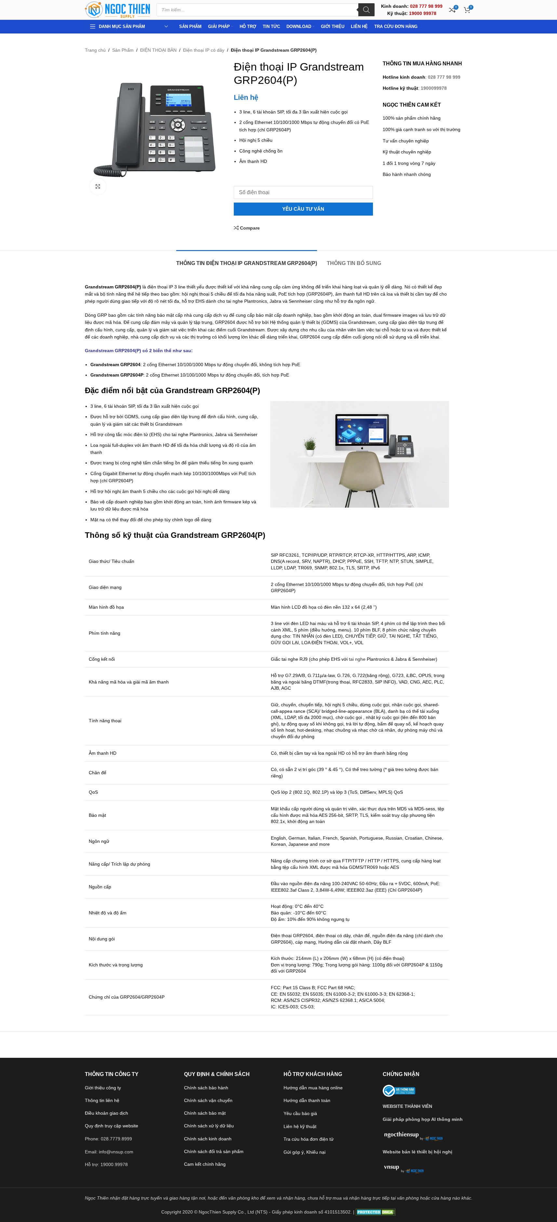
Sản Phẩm (123, 50)
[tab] (246, 260)
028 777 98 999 (444, 77)
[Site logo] (117, 9)
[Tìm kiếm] (366, 9)
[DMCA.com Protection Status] (376, 1212)
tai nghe (357, 659)
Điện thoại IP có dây (203, 50)
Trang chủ (95, 50)
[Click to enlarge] (98, 186)
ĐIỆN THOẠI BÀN (158, 50)
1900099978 (434, 88)
